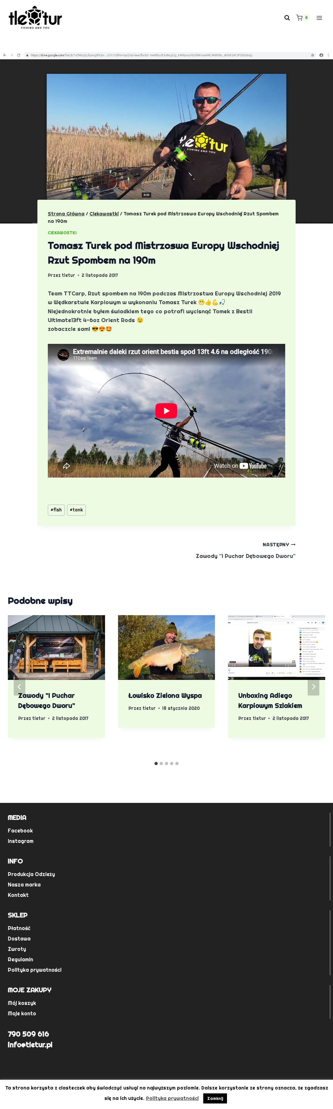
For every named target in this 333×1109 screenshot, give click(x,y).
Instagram (20, 841)
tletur (68, 275)
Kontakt (18, 895)
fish (56, 510)
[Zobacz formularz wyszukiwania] (287, 18)
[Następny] (313, 687)
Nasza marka (24, 884)
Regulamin (20, 959)
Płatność (19, 928)
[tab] (156, 763)
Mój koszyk (22, 1003)
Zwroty (17, 949)
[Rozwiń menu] (319, 18)
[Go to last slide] (19, 687)
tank (76, 510)
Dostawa (19, 938)
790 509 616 (28, 1033)
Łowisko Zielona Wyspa (165, 695)
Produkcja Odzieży (31, 874)
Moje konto (22, 1013)
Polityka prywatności (34, 970)
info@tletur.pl (30, 1044)
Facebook (20, 830)
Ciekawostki (62, 233)
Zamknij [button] (215, 1098)
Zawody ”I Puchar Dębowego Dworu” (246, 551)
